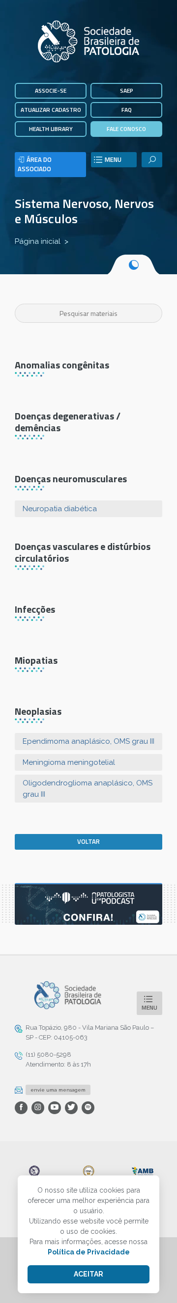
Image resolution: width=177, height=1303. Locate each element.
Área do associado (35, 164)
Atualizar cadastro (51, 109)
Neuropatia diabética (60, 508)
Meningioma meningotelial (69, 762)
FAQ (126, 109)
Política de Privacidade (89, 1252)
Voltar (88, 841)
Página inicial (37, 241)
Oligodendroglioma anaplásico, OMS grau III (87, 789)
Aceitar (88, 1274)
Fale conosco (126, 128)
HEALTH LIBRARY (51, 128)
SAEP (126, 90)
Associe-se (50, 90)
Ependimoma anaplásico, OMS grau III (88, 741)
